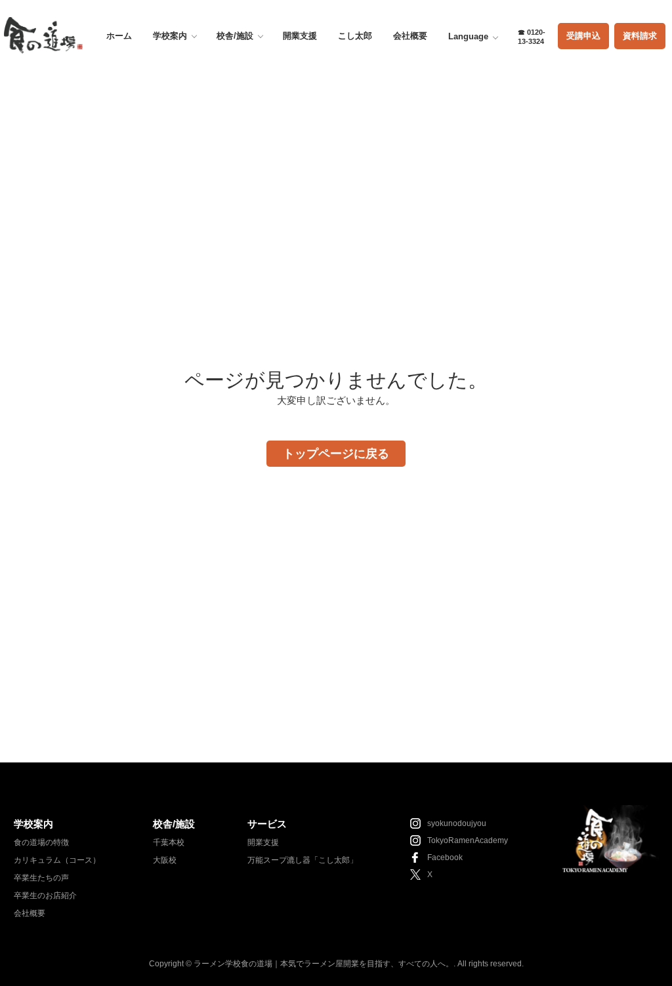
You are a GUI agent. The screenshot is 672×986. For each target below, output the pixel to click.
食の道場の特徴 (41, 842)
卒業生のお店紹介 (45, 895)
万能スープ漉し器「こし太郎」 (302, 860)
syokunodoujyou (456, 823)
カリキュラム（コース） (57, 860)
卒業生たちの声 (41, 877)
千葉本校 (168, 842)
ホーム (119, 36)
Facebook (445, 857)
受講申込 (583, 36)
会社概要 (410, 36)
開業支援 (300, 36)
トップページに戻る (336, 453)
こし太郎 (355, 36)
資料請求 (640, 36)
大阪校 (165, 860)
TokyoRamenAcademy (467, 840)
